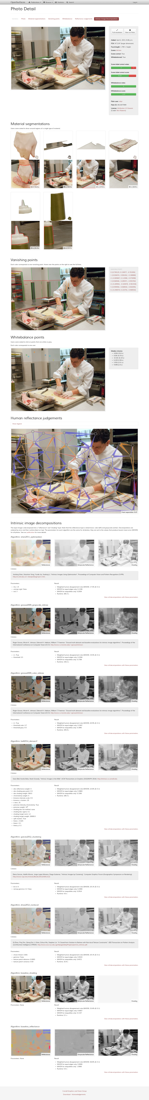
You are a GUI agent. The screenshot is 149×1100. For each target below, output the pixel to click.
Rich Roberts (121, 111)
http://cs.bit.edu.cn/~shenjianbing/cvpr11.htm (29, 577)
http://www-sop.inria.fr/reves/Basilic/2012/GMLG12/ (31, 877)
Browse (48, 2)
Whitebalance (67, 19)
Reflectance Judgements (83, 19)
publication (30, 532)
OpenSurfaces (18, 2)
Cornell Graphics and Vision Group (74, 1091)
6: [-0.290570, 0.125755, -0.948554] (123, 290)
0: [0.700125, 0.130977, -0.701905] (123, 272)
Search (71, 2)
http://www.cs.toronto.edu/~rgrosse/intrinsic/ (67, 645)
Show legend (17, 424)
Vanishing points (54, 19)
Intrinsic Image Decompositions (106, 19)
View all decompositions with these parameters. (121, 597)
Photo (23, 19)
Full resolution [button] (117, 32)
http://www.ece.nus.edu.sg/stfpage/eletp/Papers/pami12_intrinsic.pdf (62, 945)
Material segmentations (36, 19)
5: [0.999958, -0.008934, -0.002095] (123, 287)
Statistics (60, 2)
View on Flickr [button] (130, 32)
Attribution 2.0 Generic (125, 108)
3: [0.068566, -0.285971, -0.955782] (123, 281)
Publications (35, 2)
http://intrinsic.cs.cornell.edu (107, 779)
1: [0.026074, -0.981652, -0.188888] (123, 275)
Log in (135, 2)
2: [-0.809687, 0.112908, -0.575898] (123, 278)
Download (66, 1094)
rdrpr (120, 101)
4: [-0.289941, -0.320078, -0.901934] (123, 284)
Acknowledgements (79, 1094)
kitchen (118, 50)
